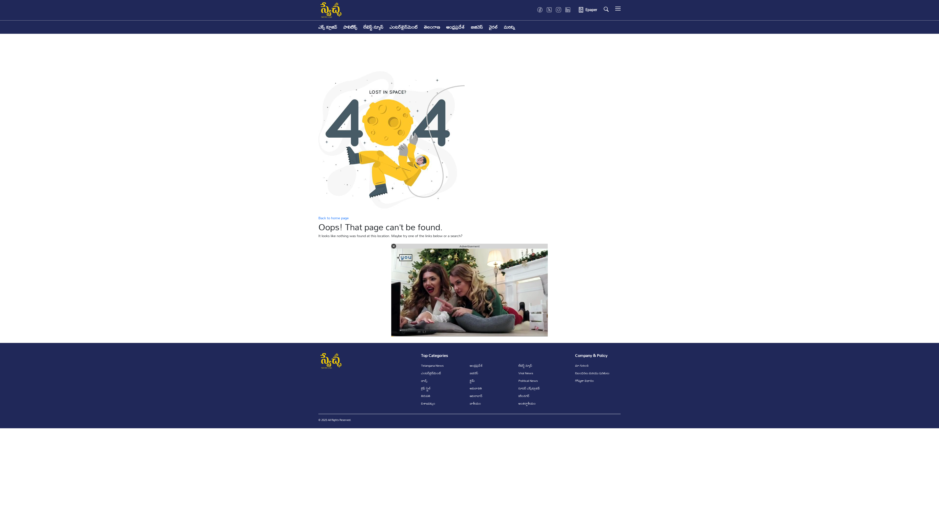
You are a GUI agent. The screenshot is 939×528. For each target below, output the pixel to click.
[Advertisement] (469, 56)
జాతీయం (475, 403)
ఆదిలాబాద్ (476, 396)
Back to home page (333, 217)
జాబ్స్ (424, 380)
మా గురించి (582, 365)
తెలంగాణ (432, 27)
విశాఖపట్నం (428, 403)
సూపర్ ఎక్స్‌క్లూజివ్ (529, 388)
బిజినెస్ (477, 27)
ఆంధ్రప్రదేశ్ (455, 27)
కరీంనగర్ (523, 396)
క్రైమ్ (472, 380)
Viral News (525, 373)
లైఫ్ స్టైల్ (426, 388)
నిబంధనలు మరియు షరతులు (592, 373)
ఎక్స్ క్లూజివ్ (327, 27)
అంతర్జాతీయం (527, 403)
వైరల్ (493, 27)
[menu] (618, 10)
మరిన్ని (509, 27)
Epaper (591, 9)
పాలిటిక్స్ (350, 27)
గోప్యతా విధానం (584, 380)
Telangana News (432, 365)
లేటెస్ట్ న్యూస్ (373, 27)
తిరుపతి (425, 396)
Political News (528, 380)
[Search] (606, 9)
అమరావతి (476, 388)
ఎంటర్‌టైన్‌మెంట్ (404, 27)
